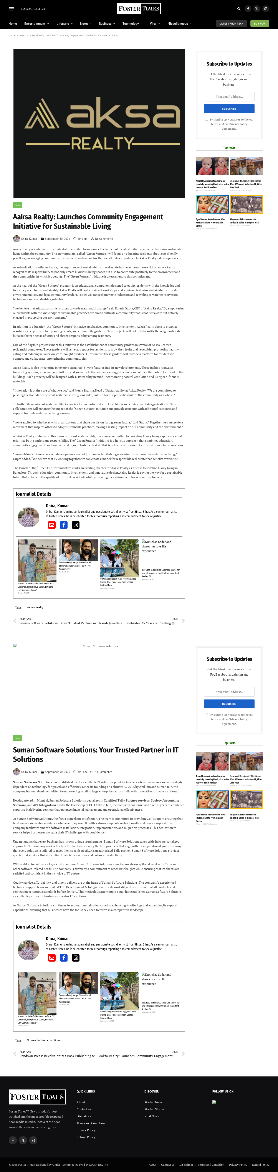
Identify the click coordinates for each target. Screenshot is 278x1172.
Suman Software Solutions (43, 1040)
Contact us (84, 1109)
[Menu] (11, 9)
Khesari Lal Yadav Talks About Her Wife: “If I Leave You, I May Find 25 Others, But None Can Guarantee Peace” (36, 587)
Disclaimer (84, 1116)
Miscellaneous (178, 23)
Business (105, 23)
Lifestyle (62, 23)
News (84, 23)
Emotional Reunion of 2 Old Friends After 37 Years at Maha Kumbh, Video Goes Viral (246, 184)
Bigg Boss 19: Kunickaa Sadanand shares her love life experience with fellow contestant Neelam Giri (161, 573)
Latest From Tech (232, 23)
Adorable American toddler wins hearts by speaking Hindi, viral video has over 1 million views (212, 184)
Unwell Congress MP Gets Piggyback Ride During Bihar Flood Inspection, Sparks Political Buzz (118, 582)
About (81, 1102)
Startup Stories (154, 1109)
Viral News (151, 1116)
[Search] (239, 9)
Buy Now (260, 23)
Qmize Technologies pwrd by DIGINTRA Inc (80, 1165)
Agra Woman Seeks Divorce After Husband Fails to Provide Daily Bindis (210, 222)
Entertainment (34, 23)
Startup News (153, 1102)
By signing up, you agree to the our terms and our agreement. (231, 124)
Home (13, 23)
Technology (130, 23)
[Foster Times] (139, 8)
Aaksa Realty (35, 607)
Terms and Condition (91, 1123)
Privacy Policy (238, 124)
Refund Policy (86, 1137)
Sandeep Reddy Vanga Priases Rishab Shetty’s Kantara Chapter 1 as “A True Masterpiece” (75, 565)
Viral (153, 23)
